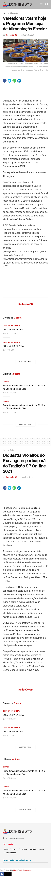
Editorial (24, 849)
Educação (14, 13)
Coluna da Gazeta (11, 326)
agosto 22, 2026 (10, 333)
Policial (33, 849)
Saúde (41, 849)
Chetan (15, 870)
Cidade (6, 382)
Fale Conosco (10, 853)
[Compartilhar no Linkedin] (19, 81)
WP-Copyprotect (25, 870)
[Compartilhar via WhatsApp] (14, 81)
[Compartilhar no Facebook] (5, 81)
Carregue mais (26, 362)
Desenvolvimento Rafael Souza (17, 860)
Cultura (12, 450)
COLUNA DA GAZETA (13, 329)
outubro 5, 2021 (27, 35)
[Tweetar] (9, 81)
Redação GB (11, 35)
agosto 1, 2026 (9, 350)
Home (5, 13)
